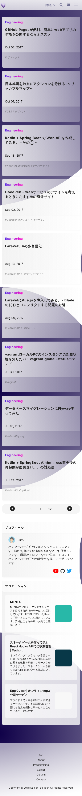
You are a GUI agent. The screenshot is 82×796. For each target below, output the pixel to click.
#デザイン (19, 111)
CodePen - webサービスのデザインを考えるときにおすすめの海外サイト (40, 194)
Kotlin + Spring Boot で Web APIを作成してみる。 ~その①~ (40, 140)
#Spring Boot (22, 165)
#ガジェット (12, 57)
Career (41, 769)
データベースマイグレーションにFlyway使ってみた (39, 410)
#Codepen (11, 219)
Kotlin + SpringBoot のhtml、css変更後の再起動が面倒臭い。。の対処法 (40, 464)
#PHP (19, 273)
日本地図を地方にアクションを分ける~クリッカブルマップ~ (40, 86)
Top (41, 755)
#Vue (27, 328)
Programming (41, 764)
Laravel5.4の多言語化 (23, 246)
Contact (41, 779)
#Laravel (10, 273)
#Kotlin (9, 165)
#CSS (8, 111)
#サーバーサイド (40, 165)
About (41, 760)
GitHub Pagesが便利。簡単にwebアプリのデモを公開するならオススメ (40, 31)
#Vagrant (10, 382)
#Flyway (19, 436)
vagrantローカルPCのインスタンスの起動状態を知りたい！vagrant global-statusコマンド (41, 359)
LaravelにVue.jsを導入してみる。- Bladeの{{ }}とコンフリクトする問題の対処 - (39, 302)
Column (41, 774)
